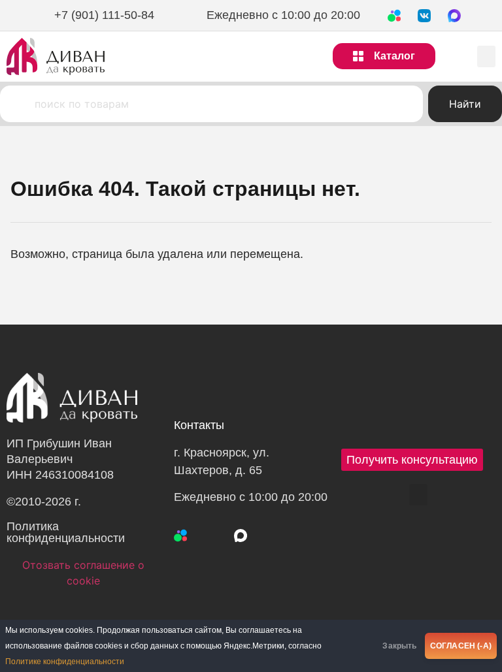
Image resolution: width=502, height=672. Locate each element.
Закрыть (399, 645)
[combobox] (211, 104)
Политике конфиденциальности (64, 661)
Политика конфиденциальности (66, 532)
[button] (486, 56)
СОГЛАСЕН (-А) (461, 645)
